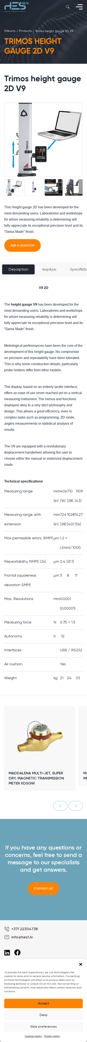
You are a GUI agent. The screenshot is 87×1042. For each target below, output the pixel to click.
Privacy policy (52, 1036)
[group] (43, 140)
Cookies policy (33, 1036)
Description (18, 269)
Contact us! (43, 888)
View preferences (43, 1026)
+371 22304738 (24, 929)
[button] (81, 964)
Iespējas (49, 269)
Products (25, 31)
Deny (44, 1015)
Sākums (9, 31)
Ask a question (22, 245)
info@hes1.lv (22, 937)
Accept (43, 1003)
